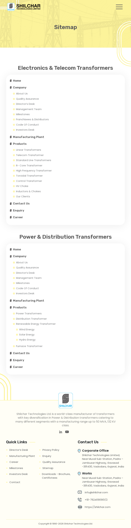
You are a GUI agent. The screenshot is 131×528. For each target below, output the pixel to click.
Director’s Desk (25, 104)
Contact (14, 482)
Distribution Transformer (31, 318)
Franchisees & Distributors (32, 119)
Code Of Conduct (27, 124)
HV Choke (22, 186)
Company (19, 87)
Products (20, 143)
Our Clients (23, 196)
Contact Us (21, 203)
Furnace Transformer (29, 346)
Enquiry (18, 210)
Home (17, 80)
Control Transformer (29, 181)
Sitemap (47, 468)
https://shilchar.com (98, 507)
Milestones (23, 114)
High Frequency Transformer (34, 170)
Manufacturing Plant (28, 137)
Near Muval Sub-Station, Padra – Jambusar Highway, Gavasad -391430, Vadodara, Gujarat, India (103, 481)
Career (18, 217)
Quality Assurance (27, 99)
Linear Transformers (28, 150)
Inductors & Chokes (28, 191)
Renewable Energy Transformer (36, 324)
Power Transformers (29, 313)
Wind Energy (26, 329)
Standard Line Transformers (33, 160)
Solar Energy (26, 334)
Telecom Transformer (30, 155)
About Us (22, 93)
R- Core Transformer (29, 165)
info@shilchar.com (96, 492)
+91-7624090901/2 (96, 499)
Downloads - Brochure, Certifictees (56, 476)
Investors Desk (25, 129)
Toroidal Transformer (29, 175)
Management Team (29, 109)
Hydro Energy (27, 339)
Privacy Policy (50, 450)
